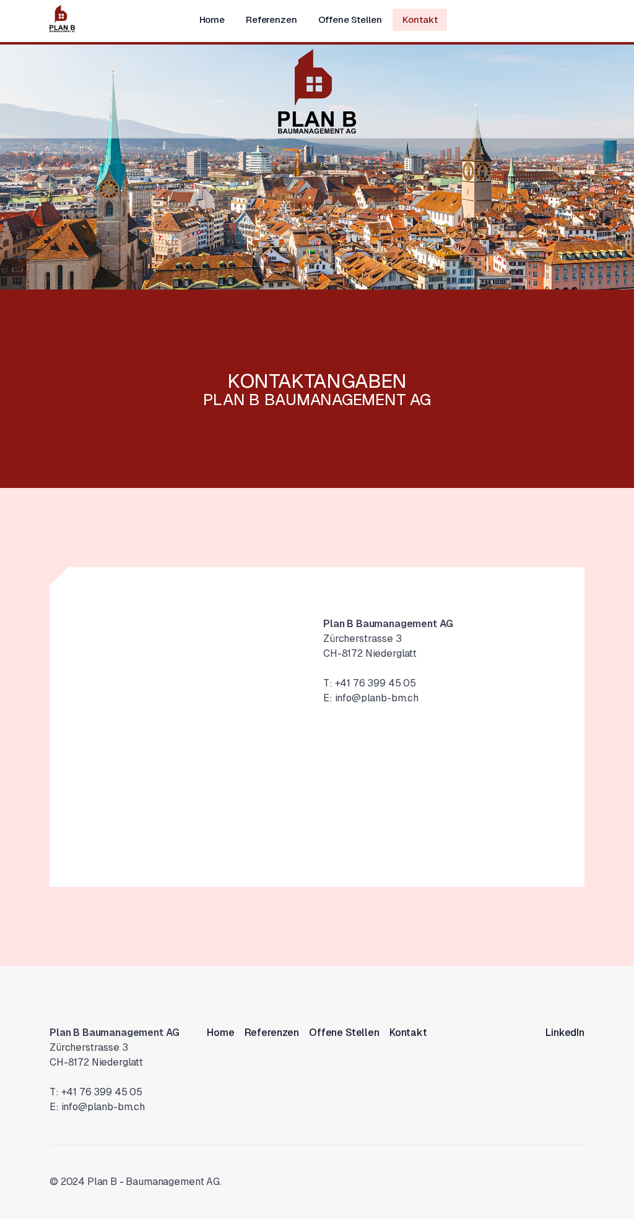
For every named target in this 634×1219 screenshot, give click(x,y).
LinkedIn (564, 1032)
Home (212, 19)
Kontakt (419, 19)
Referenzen (271, 19)
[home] (62, 18)
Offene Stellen (350, 19)
